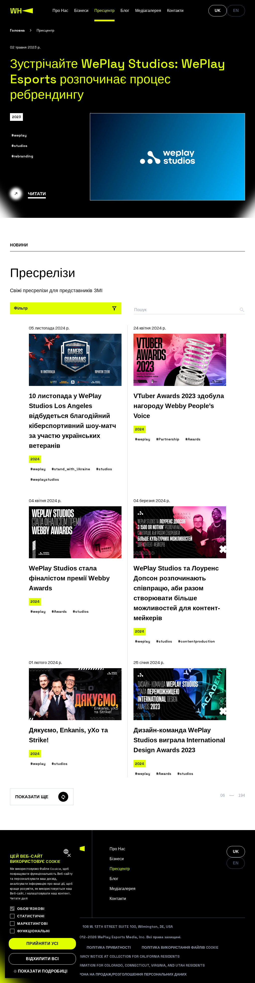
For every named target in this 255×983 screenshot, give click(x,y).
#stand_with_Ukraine (71, 469)
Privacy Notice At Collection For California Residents (127, 956)
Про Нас (60, 10)
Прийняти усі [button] (42, 943)
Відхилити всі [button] (42, 958)
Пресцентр (104, 10)
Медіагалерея (148, 10)
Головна (17, 30)
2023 (16, 117)
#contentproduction (196, 641)
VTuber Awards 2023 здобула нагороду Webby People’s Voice (178, 406)
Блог (125, 10)
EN (236, 10)
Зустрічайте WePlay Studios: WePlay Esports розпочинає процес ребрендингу (117, 79)
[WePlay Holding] (21, 10)
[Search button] (242, 310)
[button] (42, 971)
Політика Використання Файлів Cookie (180, 947)
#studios (19, 145)
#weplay (19, 135)
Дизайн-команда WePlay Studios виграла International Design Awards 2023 (179, 740)
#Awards (192, 439)
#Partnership (167, 439)
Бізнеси (81, 10)
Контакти (175, 10)
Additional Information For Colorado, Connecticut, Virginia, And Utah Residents (127, 965)
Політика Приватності (109, 947)
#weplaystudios (44, 479)
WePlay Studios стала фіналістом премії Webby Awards (69, 578)
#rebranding (22, 156)
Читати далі (19, 898)
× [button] (69, 855)
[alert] (42, 911)
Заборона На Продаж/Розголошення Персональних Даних (128, 974)
